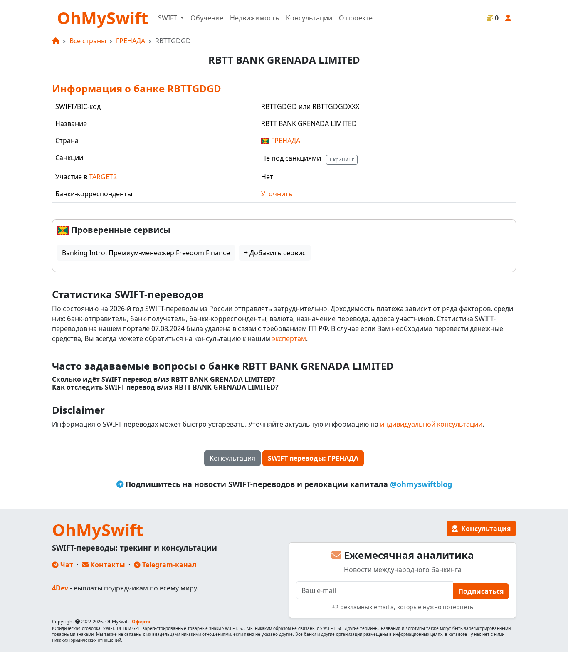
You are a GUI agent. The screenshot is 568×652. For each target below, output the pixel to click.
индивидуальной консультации (431, 424)
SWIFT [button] (168, 17)
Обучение (206, 17)
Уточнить (277, 193)
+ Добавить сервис (275, 252)
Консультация (232, 458)
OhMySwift (102, 17)
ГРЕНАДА (130, 40)
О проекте (356, 17)
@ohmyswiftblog (421, 484)
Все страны (87, 40)
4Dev (60, 588)
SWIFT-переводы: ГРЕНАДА (313, 458)
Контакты (107, 564)
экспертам (289, 338)
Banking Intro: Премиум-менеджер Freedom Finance (146, 252)
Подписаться (481, 591)
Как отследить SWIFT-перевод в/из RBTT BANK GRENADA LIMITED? (165, 387)
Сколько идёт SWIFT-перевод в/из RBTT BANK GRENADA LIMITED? (163, 379)
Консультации (309, 17)
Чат (66, 564)
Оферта (141, 621)
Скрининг (342, 159)
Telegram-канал (168, 564)
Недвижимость (254, 17)
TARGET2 (103, 176)
